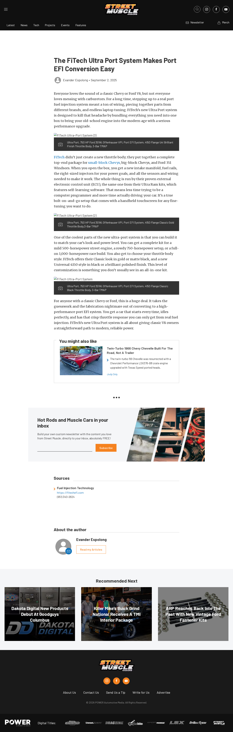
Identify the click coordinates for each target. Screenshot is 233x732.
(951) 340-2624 (66, 496)
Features (80, 25)
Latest (11, 25)
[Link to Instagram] (206, 9)
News (24, 25)
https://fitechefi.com (70, 492)
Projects (50, 25)
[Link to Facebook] (216, 9)
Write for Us (141, 692)
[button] (116, 135)
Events (65, 25)
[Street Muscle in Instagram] (106, 680)
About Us (69, 692)
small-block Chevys (104, 163)
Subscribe (106, 448)
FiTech (59, 157)
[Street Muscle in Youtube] (126, 680)
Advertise (163, 692)
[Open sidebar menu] (6, 9)
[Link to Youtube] (225, 9)
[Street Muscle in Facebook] (116, 680)
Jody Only (112, 374)
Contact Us (91, 692)
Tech (36, 25)
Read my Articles (91, 549)
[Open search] (197, 9)
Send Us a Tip (115, 692)
